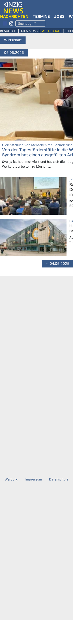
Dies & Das (29, 31)
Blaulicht (8, 31)
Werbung (11, 479)
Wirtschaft (52, 31)
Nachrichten (14, 16)
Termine (41, 16)
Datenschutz (58, 479)
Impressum (33, 479)
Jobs (59, 16)
